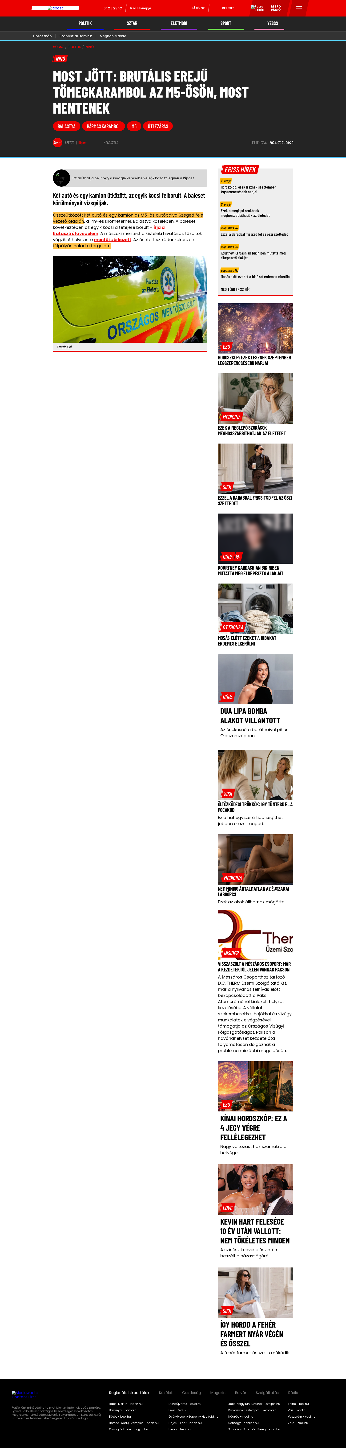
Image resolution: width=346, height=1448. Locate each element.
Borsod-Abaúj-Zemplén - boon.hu (134, 1423)
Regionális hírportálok (129, 1393)
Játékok (198, 8)
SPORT (226, 23)
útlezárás (158, 126)
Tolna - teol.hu (298, 1404)
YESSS (272, 23)
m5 (134, 126)
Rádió (293, 1393)
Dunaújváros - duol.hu (185, 1404)
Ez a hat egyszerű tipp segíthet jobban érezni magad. (250, 820)
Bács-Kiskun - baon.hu (126, 1404)
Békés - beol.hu (120, 1417)
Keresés (228, 8)
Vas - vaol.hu (297, 1410)
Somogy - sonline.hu (243, 1423)
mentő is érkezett (112, 240)
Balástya (67, 126)
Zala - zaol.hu (298, 1423)
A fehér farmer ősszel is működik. (255, 1353)
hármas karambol (104, 126)
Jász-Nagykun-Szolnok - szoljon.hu (254, 1404)
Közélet (166, 1393)
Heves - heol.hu (180, 1429)
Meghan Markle (113, 36)
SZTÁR (132, 23)
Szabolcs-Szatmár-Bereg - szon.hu (254, 1429)
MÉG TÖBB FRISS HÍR (235, 289)
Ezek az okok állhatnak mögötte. (251, 902)
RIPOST (58, 47)
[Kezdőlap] (55, 8)
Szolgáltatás (267, 1393)
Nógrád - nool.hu (240, 1417)
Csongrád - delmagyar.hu (128, 1429)
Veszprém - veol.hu (301, 1417)
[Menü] (299, 8)
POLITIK (85, 23)
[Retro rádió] (255, 8)
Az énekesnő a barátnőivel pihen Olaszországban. (254, 733)
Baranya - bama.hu (123, 1410)
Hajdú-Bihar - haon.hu (185, 1423)
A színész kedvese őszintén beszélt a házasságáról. (248, 1253)
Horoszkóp (42, 36)
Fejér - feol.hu (178, 1410)
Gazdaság (191, 1393)
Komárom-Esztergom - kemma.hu (253, 1410)
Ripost (82, 142)
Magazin (217, 1393)
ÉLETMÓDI (179, 23)
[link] (226, 346)
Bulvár (240, 1393)
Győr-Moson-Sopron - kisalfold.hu (193, 1417)
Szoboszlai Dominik (76, 36)
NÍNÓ (89, 47)
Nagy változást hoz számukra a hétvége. (253, 1150)
